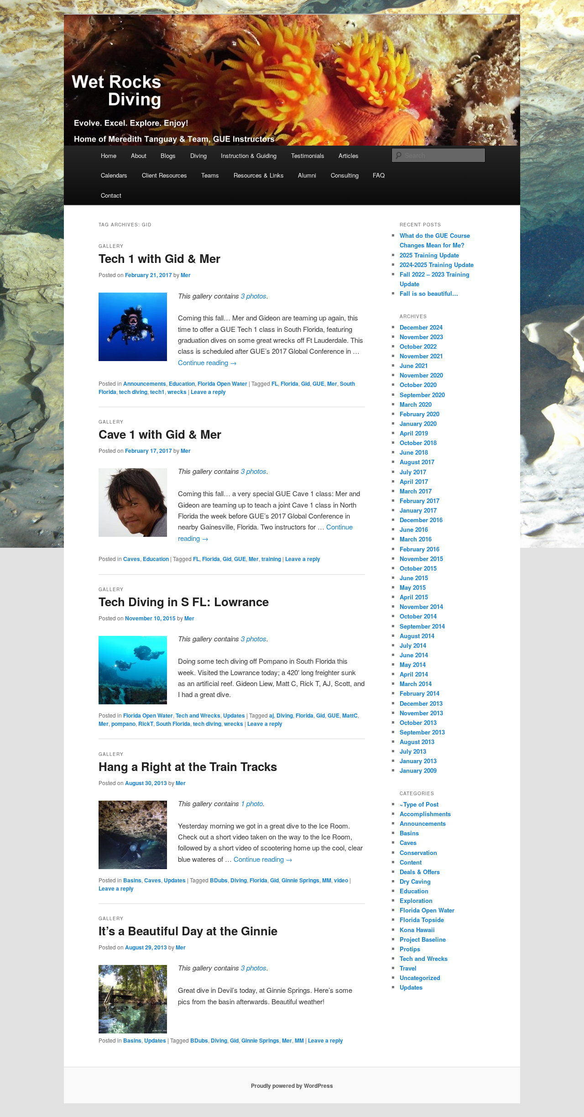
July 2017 (413, 471)
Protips (410, 948)
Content (411, 862)
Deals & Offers (420, 871)
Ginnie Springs (300, 880)
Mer (186, 275)
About (138, 155)
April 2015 (414, 597)
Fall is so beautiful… (429, 293)
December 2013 (421, 703)
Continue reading (207, 362)
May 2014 (413, 664)
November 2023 (421, 336)
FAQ (379, 175)
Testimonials (307, 155)
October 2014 (418, 616)
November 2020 (421, 375)
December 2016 (421, 519)
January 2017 (418, 510)
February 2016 (419, 549)
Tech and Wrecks (198, 715)
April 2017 (414, 481)
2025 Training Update (429, 255)
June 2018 (414, 452)
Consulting (345, 175)
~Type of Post (419, 804)
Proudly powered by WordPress (292, 1085)
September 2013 (422, 732)
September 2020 (422, 394)
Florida (289, 383)
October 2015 (418, 568)
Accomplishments (425, 813)
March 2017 (416, 491)
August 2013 (417, 741)
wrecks (177, 392)
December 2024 (421, 327)
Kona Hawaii (417, 929)
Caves (131, 559)
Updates (234, 715)
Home (108, 155)
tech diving (133, 392)
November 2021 (421, 355)
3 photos (253, 295)
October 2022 (418, 346)
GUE (318, 383)
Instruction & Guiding (248, 155)
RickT (145, 723)
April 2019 (414, 433)
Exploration (416, 900)
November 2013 (421, 712)
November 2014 (421, 606)
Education (182, 383)
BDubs (219, 880)
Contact (111, 195)
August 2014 (417, 635)
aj (271, 715)
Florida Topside (422, 919)
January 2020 (418, 423)
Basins (132, 880)
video (341, 880)
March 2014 (416, 683)
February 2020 (419, 413)
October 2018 (418, 442)
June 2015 (414, 577)
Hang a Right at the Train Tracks (188, 766)
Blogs (168, 155)
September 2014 (422, 626)
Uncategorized (420, 977)
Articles (349, 155)
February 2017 (419, 500)
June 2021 (414, 365)
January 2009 (418, 770)
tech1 (157, 392)
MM (326, 880)
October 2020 (418, 384)
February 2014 (419, 693)
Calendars (114, 175)
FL (274, 383)
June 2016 (414, 529)
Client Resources (164, 175)
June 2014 (414, 654)
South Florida (173, 723)
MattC (350, 715)
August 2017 (417, 461)
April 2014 (414, 674)
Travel (408, 968)
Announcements (144, 383)
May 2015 (413, 587)
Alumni (307, 175)
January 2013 (418, 760)
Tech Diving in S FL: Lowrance (184, 601)
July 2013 (413, 751)
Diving (198, 155)
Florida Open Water (222, 383)
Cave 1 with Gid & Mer (160, 433)
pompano (123, 723)
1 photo (252, 803)
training (271, 559)
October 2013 (418, 722)
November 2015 (421, 558)
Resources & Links (259, 175)
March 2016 (416, 539)
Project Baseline (423, 939)
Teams (210, 175)
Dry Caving (415, 881)
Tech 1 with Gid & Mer (159, 258)
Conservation (418, 852)
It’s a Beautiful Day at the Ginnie (188, 930)
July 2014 (413, 645)
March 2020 (416, 404)
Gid (305, 383)
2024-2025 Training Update (437, 264)
